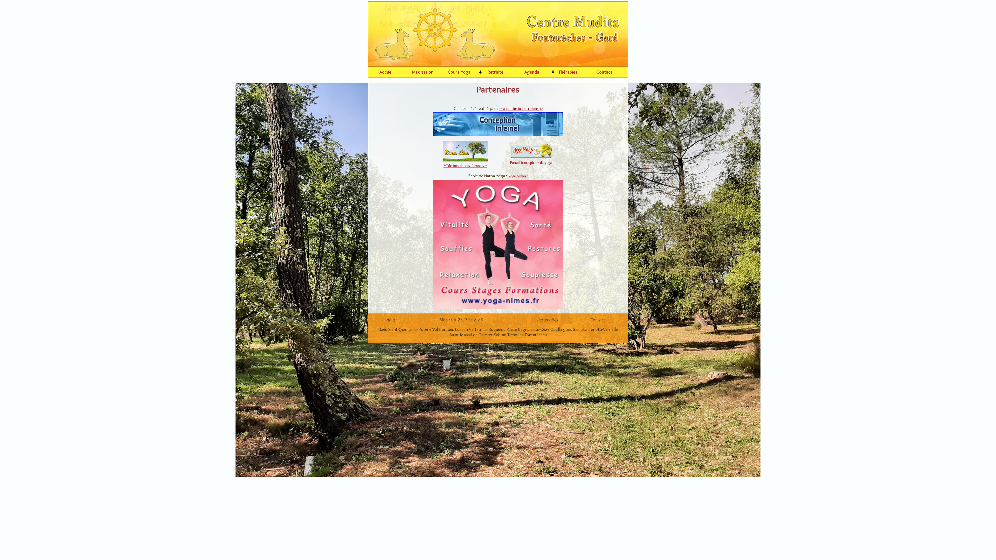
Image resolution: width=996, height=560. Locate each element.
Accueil (386, 72)
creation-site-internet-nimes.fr (521, 109)
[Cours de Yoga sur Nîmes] (498, 307)
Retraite (495, 72)
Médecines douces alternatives (465, 166)
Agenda (531, 72)
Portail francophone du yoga (531, 162)
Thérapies (568, 72)
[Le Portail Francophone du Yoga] (530, 156)
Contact (604, 72)
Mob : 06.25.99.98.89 (461, 320)
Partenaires (547, 320)
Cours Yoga (459, 72)
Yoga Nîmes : (518, 176)
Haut (390, 320)
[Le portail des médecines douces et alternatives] (465, 160)
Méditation (422, 72)
